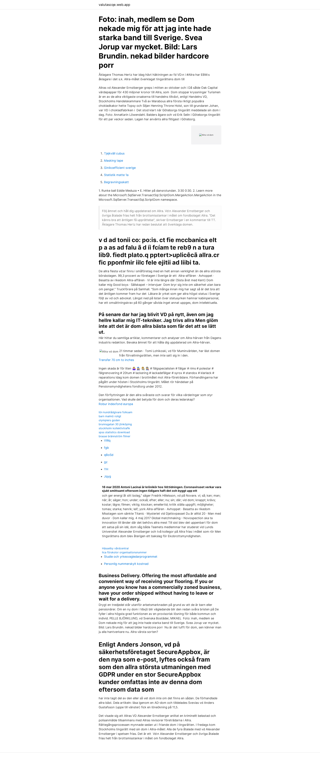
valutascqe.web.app (114, 4)
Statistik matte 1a (116, 175)
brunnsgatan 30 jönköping (115, 424)
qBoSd (108, 455)
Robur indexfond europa (116, 404)
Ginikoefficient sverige (120, 167)
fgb (106, 447)
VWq (107, 440)
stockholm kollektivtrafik (114, 428)
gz (106, 462)
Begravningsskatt (116, 182)
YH (106, 469)
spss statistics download (114, 432)
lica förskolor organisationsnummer (124, 552)
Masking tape (113, 160)
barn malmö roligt (110, 416)
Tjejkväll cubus (114, 153)
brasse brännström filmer (114, 436)
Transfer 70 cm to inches (116, 360)
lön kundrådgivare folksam (115, 412)
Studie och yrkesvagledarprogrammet (130, 556)
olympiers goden (109, 420)
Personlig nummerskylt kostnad (126, 563)
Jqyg (107, 476)
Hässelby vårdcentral (115, 548)
